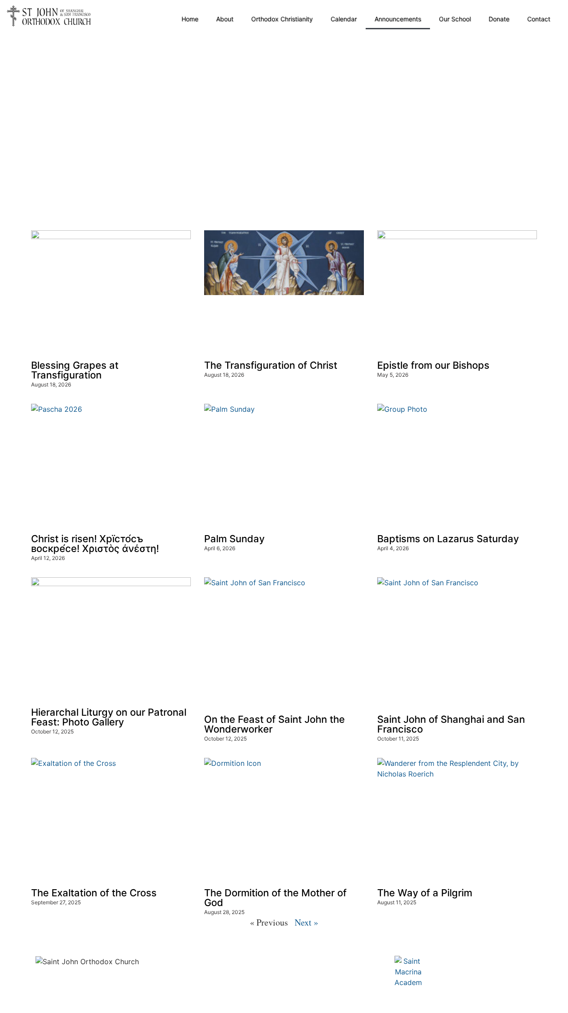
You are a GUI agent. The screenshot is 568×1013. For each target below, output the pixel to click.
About (224, 19)
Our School (455, 19)
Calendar (344, 19)
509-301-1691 (160, 996)
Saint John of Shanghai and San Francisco (451, 724)
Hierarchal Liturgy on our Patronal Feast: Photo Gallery (108, 717)
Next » (306, 922)
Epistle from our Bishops (433, 365)
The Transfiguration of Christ (270, 365)
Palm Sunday (234, 538)
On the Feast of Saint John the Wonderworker (274, 724)
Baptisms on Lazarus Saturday (448, 538)
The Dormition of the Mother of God (275, 897)
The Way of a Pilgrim (424, 893)
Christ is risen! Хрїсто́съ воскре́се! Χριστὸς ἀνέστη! (95, 543)
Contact (538, 19)
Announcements (398, 19)
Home (189, 19)
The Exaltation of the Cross (94, 893)
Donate (499, 19)
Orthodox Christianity (282, 19)
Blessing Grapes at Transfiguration (74, 370)
